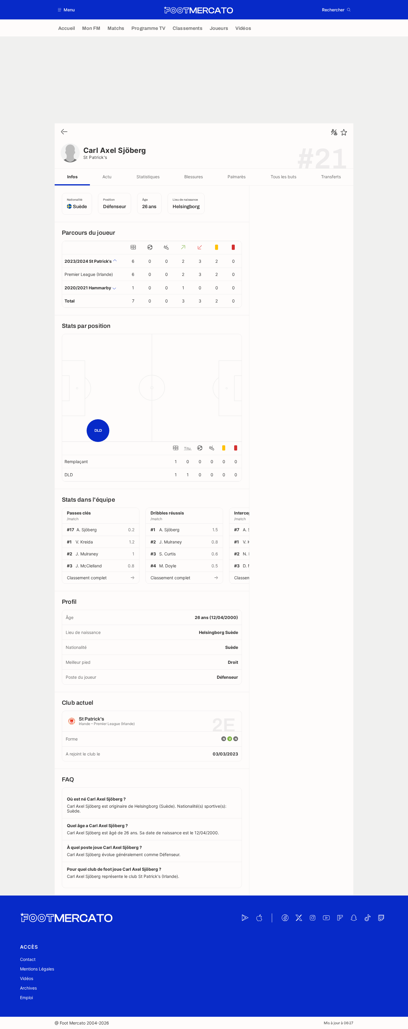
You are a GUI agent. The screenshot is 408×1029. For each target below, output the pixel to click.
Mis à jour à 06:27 (338, 1023)
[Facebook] (284, 917)
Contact (28, 959)
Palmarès (237, 176)
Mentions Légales (37, 968)
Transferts (331, 176)
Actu (106, 176)
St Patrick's (95, 157)
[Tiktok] (367, 917)
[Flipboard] (339, 917)
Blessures (193, 176)
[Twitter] (298, 917)
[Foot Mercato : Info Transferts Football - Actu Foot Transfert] (198, 9)
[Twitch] (381, 917)
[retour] (64, 132)
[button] (66, 10)
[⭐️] (343, 132)
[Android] (245, 917)
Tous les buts (283, 176)
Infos (72, 176)
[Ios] (258, 917)
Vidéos (26, 978)
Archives (28, 987)
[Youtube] (326, 917)
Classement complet (87, 577)
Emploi (26, 997)
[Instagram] (312, 917)
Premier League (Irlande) (89, 274)
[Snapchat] (353, 917)
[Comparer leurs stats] (334, 132)
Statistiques (147, 176)
